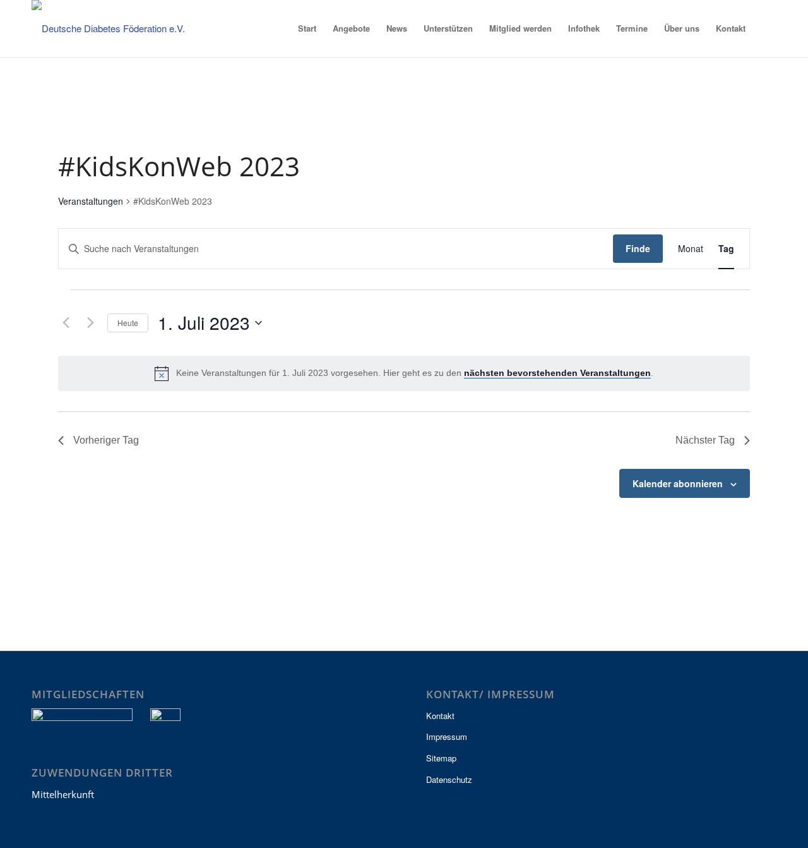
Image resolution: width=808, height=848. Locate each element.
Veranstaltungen (90, 201)
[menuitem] (307, 28)
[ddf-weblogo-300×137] (117, 28)
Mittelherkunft (63, 794)
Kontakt (440, 716)
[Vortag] (65, 322)
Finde (638, 248)
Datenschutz (449, 779)
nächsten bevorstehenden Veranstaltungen (557, 373)
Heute (127, 322)
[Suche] (765, 28)
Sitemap (441, 758)
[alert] (404, 373)
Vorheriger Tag (106, 440)
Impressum (446, 736)
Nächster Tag (705, 440)
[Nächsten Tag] (90, 322)
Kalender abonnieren (678, 483)
